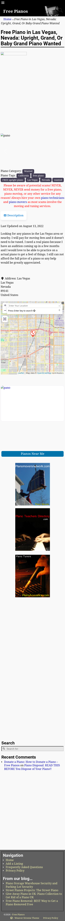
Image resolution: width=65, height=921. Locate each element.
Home (7, 19)
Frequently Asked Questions (24, 867)
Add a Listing (14, 863)
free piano (38, 175)
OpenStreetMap (44, 373)
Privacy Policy (15, 870)
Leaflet (21, 373)
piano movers (18, 202)
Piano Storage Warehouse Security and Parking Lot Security (31, 885)
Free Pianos (15, 11)
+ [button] (5, 305)
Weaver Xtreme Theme (27, 918)
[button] (5, 151)
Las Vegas (32, 179)
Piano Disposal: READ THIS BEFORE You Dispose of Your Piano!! (32, 767)
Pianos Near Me (32, 454)
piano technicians (52, 197)
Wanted (28, 171)
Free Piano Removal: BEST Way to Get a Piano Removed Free (32, 902)
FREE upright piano (12, 179)
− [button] (5, 310)
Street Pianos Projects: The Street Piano (32, 890)
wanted (58, 179)
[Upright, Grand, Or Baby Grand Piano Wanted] (32, 333)
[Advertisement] (32, 111)
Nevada (46, 179)
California (23, 175)
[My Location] (34, 310)
